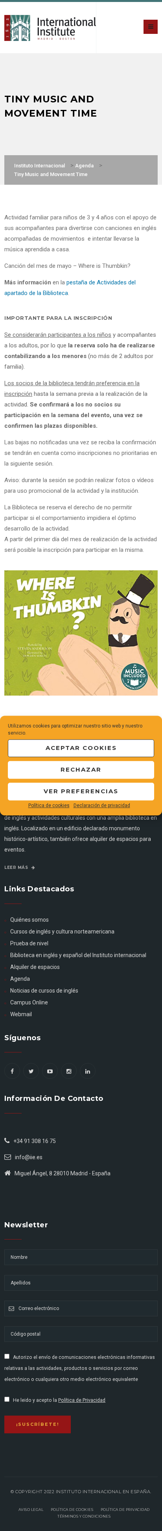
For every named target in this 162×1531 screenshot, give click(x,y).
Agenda (20, 979)
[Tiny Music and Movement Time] (81, 632)
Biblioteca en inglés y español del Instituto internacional (78, 955)
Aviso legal (31, 1509)
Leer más (16, 867)
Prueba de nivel (29, 943)
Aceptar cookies (81, 748)
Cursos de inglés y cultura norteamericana (62, 931)
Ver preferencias (81, 791)
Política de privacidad (125, 1509)
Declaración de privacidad (102, 805)
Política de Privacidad (81, 1400)
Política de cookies (49, 805)
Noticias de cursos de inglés (44, 990)
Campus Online (29, 1002)
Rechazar (81, 769)
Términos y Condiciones (83, 1516)
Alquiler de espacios (35, 967)
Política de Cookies (72, 1509)
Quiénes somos (29, 920)
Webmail (21, 1014)
